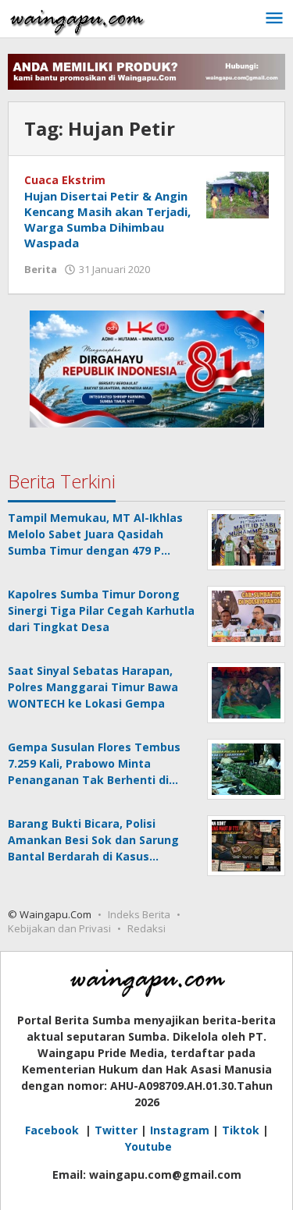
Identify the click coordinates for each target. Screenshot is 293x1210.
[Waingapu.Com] (77, 18)
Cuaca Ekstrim (64, 179)
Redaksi (146, 928)
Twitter (116, 1130)
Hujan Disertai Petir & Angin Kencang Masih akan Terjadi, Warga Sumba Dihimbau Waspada (107, 219)
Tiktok (240, 1130)
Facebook (53, 1130)
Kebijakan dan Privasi (59, 928)
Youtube (148, 1146)
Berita (40, 269)
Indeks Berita (139, 914)
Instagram (179, 1130)
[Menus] (274, 18)
